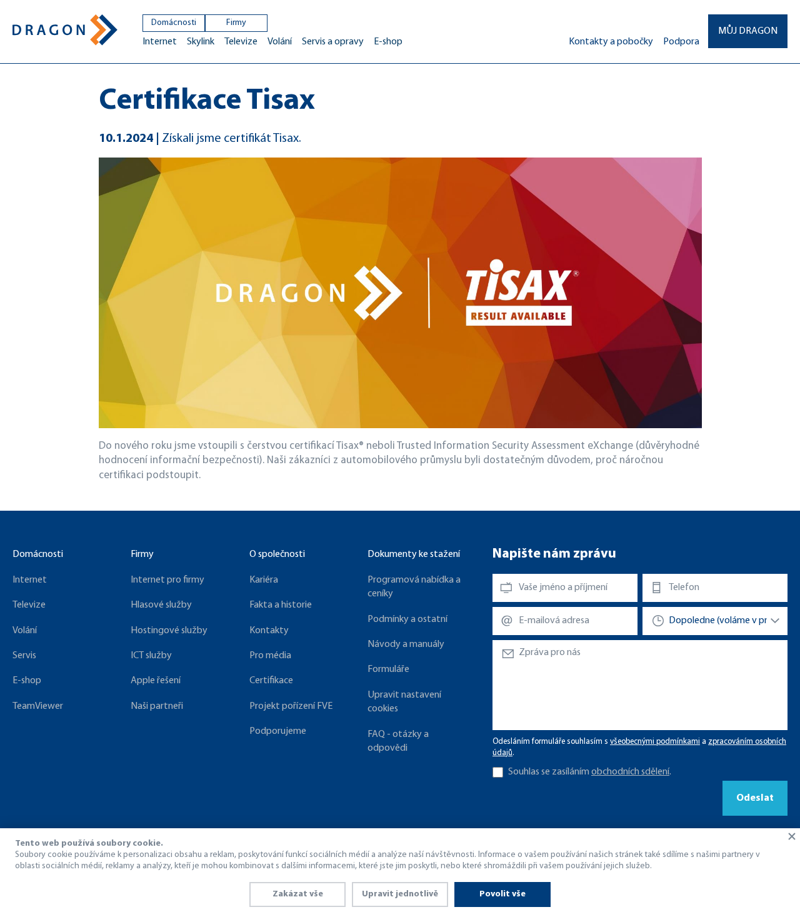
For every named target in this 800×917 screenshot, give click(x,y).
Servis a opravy (333, 42)
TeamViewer (37, 706)
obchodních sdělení (630, 772)
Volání (280, 42)
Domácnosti (173, 23)
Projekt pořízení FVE (290, 706)
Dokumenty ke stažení (414, 554)
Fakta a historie (280, 605)
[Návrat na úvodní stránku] (65, 30)
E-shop (388, 42)
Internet (159, 42)
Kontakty (269, 631)
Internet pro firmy (167, 580)
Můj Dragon (748, 31)
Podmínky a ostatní (408, 619)
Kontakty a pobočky (611, 42)
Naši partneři (157, 706)
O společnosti (277, 554)
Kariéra (263, 580)
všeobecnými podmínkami (655, 742)
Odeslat (755, 798)
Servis (24, 656)
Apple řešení (156, 681)
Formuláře (388, 669)
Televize (241, 42)
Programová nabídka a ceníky (414, 587)
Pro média (270, 656)
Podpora (681, 42)
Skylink (200, 42)
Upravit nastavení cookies (404, 702)
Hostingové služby (169, 631)
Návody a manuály (406, 644)
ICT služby (151, 656)
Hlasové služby (161, 605)
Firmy (236, 23)
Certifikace (271, 681)
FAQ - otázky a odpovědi (398, 741)
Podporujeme (277, 731)
